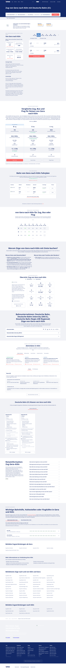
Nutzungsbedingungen (25, 667)
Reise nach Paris (53, 650)
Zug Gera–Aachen (50, 595)
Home (7, 618)
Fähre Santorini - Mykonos (44, 647)
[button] (31, 14)
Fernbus (15, 1)
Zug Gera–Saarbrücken (37, 597)
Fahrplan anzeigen (10, 58)
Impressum (17, 667)
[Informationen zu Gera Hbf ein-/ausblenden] (58, 531)
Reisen (51, 645)
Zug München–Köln (22, 575)
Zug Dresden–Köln (9, 613)
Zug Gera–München (50, 586)
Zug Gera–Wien (22, 590)
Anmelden (58, 1)
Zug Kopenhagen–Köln (23, 586)
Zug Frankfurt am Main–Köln (24, 577)
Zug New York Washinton (10, 647)
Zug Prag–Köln (8, 586)
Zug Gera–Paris (8, 588)
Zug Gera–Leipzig (50, 548)
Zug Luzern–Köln (36, 608)
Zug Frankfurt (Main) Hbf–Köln (11, 584)
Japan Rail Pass (52, 647)
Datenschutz (33, 667)
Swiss (29, 652)
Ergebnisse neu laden (32, 180)
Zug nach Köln (14, 618)
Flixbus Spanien (20, 648)
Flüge (19, 1)
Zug (12, 1)
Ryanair (29, 647)
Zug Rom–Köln (49, 577)
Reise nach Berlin (53, 648)
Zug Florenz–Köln (50, 580)
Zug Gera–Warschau (9, 597)
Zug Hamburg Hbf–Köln (23, 582)
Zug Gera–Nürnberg (50, 590)
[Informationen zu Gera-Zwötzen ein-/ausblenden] (58, 535)
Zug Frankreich (8, 653)
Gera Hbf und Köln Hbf (31, 514)
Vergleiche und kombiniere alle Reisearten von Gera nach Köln (17, 563)
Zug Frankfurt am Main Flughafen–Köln (40, 577)
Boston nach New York (10, 650)
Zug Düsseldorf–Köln (9, 582)
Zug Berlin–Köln (8, 575)
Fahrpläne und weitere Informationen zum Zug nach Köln (16, 564)
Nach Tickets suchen (10, 46)
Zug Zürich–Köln (22, 584)
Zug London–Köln (9, 577)
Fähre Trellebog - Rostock (43, 651)
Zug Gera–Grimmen (9, 548)
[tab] (33, 38)
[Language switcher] (38, 1)
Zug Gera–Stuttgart (9, 590)
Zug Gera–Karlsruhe (36, 595)
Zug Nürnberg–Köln (36, 584)
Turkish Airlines (31, 648)
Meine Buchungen (45, 1)
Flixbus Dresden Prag (21, 650)
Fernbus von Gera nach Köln (38, 561)
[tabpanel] (33, 432)
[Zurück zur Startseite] (9, 2)
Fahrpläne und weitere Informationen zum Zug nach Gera (44, 563)
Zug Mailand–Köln (22, 580)
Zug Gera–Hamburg (23, 588)
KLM (28, 653)
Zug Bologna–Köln (50, 584)
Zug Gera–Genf (49, 593)
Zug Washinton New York (10, 648)
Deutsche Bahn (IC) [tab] (33, 408)
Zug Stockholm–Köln (37, 582)
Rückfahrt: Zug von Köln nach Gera (12, 561)
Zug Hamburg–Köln (50, 575)
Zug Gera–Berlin (36, 586)
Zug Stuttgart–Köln (9, 580)
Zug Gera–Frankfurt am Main (38, 588)
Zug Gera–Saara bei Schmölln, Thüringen (13, 550)
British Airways (30, 650)
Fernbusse (19, 645)
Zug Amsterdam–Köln (51, 582)
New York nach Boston (10, 652)
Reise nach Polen (53, 652)
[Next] (58, 35)
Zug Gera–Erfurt (36, 548)
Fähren (22, 1)
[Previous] (18, 225)
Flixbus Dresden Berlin (21, 652)
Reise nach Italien (53, 653)
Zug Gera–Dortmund (23, 595)
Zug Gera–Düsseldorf (37, 590)
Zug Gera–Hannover (23, 548)
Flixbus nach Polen (20, 647)
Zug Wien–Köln (35, 580)
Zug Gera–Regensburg (23, 597)
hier (43, 203)
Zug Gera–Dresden (36, 593)
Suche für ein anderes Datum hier (33, 197)
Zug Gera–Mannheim (9, 595)
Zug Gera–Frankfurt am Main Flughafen (54, 588)
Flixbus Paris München (21, 653)
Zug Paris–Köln (35, 575)
